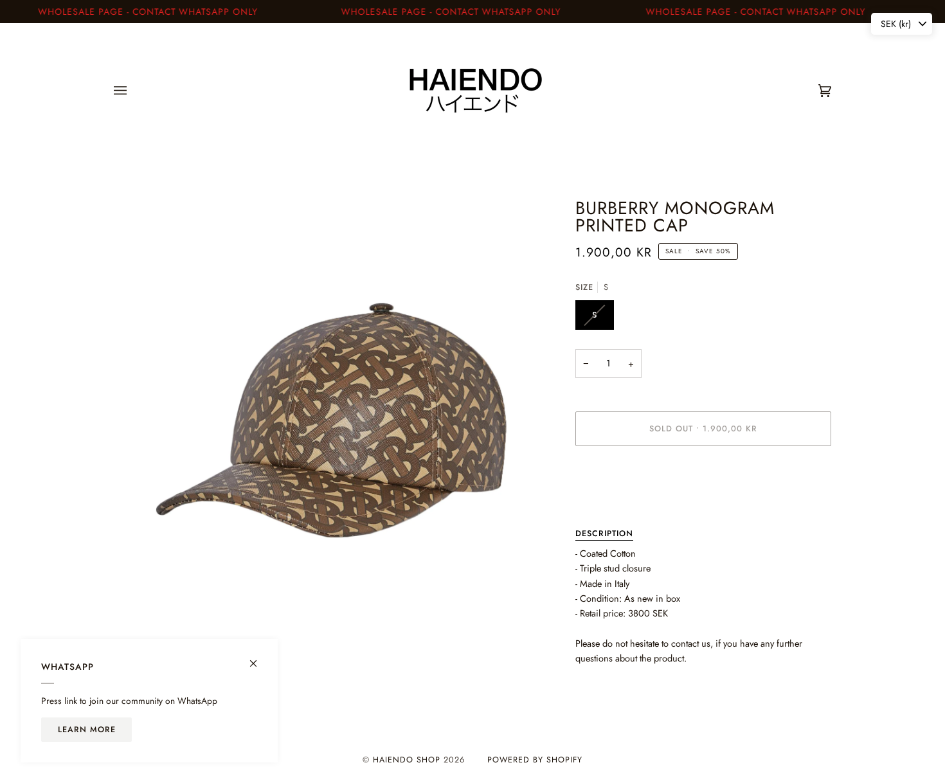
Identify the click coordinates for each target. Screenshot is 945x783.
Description (604, 533)
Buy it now (703, 483)
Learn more (87, 729)
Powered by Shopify (534, 760)
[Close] (259, 658)
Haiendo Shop (406, 760)
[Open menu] (133, 90)
